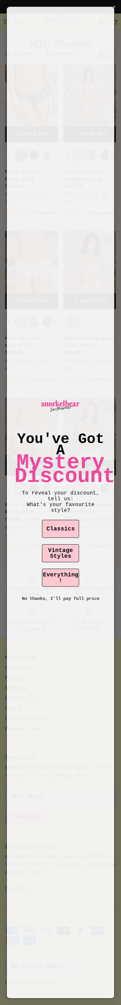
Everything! (60, 578)
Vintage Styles (60, 553)
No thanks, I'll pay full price (60, 598)
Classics (60, 529)
